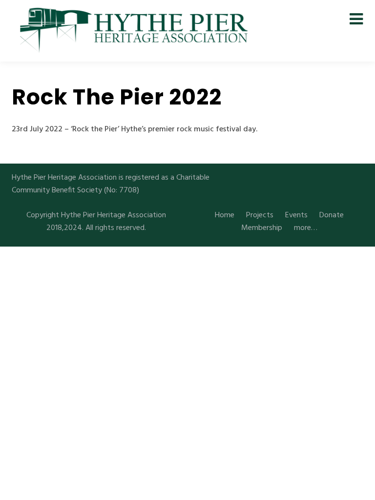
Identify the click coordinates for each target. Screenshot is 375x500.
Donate (331, 215)
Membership (261, 228)
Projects (259, 215)
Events (296, 215)
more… (305, 228)
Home (224, 215)
